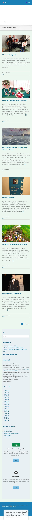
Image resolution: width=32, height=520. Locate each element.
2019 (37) (6, 403)
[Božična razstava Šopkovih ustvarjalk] (16, 89)
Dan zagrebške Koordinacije (11, 293)
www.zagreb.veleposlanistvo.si (11, 433)
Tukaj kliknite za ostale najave (10, 354)
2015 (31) (6, 410)
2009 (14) (6, 420)
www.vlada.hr (7, 435)
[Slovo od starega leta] (16, 43)
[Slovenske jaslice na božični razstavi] (16, 233)
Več (3, 74)
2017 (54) (6, 406)
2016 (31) (6, 408)
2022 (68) (6, 397)
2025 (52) (6, 392)
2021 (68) (6, 399)
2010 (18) (6, 419)
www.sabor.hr (7, 437)
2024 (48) (6, 394)
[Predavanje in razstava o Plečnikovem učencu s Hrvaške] (16, 136)
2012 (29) (6, 415)
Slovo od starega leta (9, 55)
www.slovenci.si (8, 431)
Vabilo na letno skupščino (10, 346)
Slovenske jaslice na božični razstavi (14, 244)
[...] (26, 115)
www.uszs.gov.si (8, 430)
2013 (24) (6, 413)
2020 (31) (6, 401)
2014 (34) (6, 412)
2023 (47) (6, 396)
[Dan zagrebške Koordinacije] (16, 282)
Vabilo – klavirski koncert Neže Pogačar (14, 347)
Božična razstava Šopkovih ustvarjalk (14, 100)
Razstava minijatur (8, 197)
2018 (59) (6, 405)
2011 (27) (6, 417)
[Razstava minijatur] (16, 186)
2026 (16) (6, 390)
